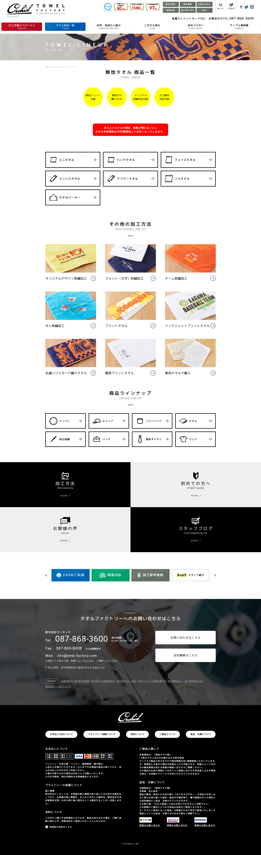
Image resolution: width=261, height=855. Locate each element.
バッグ (106, 439)
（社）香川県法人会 (192, 681)
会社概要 (187, 4)
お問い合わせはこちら (185, 638)
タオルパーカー (69, 197)
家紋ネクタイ (154, 439)
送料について (137, 734)
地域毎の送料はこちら (60, 826)
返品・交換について (200, 734)
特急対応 (171, 10)
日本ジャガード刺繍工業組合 (152, 681)
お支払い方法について (61, 734)
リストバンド (154, 421)
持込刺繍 (64, 439)
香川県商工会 (174, 681)
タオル (193, 421)
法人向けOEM (187, 10)
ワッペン (64, 421)
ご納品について (167, 734)
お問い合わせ (204, 4)
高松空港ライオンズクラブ (58, 686)
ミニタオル (66, 160)
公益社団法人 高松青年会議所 (75, 681)
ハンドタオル (126, 160)
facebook (241, 7)
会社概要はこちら (185, 655)
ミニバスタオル (69, 179)
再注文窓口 (170, 4)
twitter (246, 7)
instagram (252, 7)
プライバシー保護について (102, 734)
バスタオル (182, 179)
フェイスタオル (185, 160)
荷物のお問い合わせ (149, 825)
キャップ (107, 421)
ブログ (231, 8)
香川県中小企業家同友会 (103, 681)
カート (220, 8)
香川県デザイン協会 (126, 681)
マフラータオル (127, 179)
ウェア (193, 439)
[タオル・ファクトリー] (130, 717)
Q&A (204, 10)
